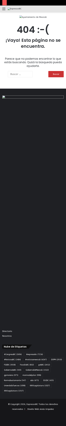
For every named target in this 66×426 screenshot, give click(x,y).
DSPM (56, 360)
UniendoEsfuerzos (14, 386)
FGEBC (10, 365)
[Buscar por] (62, 10)
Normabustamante (15, 380)
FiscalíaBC (27, 365)
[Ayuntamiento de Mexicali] (33, 17)
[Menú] (3, 10)
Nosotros (7, 336)
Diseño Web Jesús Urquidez (40, 409)
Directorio (7, 331)
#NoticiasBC (12, 360)
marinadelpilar (32, 375)
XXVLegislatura (14, 391)
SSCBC (48, 380)
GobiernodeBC (12, 370)
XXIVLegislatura (40, 386)
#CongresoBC (13, 354)
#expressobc (34, 354)
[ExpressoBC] (14, 9)
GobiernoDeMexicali (37, 370)
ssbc (34, 380)
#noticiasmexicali (36, 360)
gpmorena (11, 375)
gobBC (44, 365)
